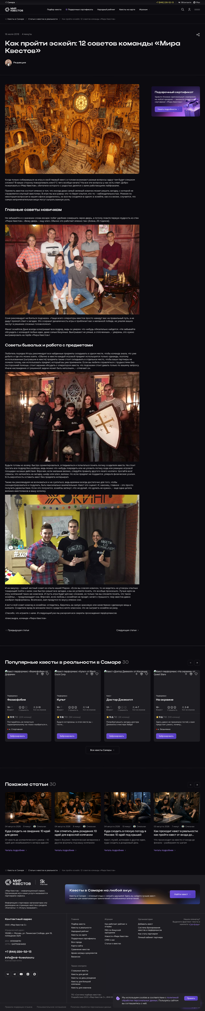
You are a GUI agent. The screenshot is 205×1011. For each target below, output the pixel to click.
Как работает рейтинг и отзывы (116, 925)
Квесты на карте (127, 9)
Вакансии (75, 956)
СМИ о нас (110, 940)
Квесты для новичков (81, 987)
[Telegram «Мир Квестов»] (14, 974)
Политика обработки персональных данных (91, 1007)
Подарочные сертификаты (80, 9)
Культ (61, 699)
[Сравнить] (42, 674)
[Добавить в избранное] (47, 674)
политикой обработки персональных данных (150, 999)
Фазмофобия (16, 699)
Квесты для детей (79, 974)
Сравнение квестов (80, 949)
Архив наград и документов (84, 953)
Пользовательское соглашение (51, 1007)
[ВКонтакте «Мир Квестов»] (8, 974)
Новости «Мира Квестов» (117, 936)
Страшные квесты (79, 970)
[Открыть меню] (197, 9)
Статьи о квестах (113, 943)
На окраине (164, 699)
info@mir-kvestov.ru (19, 957)
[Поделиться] (198, 35)
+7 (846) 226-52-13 (18, 952)
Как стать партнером (148, 933)
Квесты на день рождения (83, 978)
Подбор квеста (54, 9)
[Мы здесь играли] (37, 674)
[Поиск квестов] (182, 9)
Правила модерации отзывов (18, 1007)
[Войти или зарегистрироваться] (189, 9)
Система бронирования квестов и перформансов (150, 928)
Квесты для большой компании (81, 982)
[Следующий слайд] (197, 663)
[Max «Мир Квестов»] (34, 974)
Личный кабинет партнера (150, 937)
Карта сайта (77, 946)
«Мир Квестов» (28, 185)
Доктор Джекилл (119, 699)
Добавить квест (145, 924)
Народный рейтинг (106, 9)
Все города (76, 942)
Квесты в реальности (81, 927)
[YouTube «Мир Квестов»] (21, 974)
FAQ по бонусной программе (113, 931)
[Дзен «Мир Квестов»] (28, 974)
